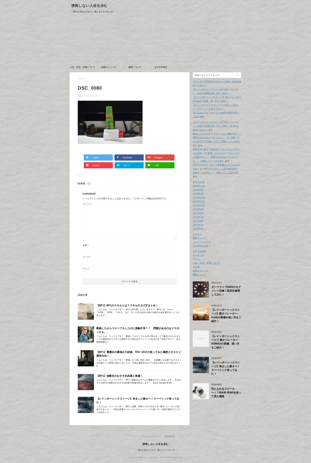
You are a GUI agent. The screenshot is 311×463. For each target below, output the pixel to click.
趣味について (134, 67)
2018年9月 (198, 189)
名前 (86, 245)
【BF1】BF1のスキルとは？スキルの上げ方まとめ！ (127, 305)
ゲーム (196, 259)
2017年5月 (198, 224)
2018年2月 (198, 193)
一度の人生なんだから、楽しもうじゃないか (155, 450)
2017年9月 (198, 209)
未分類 (196, 266)
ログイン (197, 234)
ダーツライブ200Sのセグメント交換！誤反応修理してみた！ (226, 291)
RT (89, 183)
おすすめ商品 (161, 67)
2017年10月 (199, 205)
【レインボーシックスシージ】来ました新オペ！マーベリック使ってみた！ (225, 368)
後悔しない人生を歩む (89, 6)
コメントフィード (202, 242)
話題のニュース (108, 67)
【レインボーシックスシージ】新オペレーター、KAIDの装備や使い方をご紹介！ (226, 315)
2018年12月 (199, 186)
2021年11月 (199, 182)
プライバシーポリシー (151, 436)
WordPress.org (200, 245)
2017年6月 (198, 221)
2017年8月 (198, 213)
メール (87, 257)
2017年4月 (198, 228)
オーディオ (198, 255)
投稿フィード (199, 238)
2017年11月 (199, 201)
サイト (86, 268)
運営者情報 (170, 436)
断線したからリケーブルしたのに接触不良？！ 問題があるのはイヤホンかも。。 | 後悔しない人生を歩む (216, 157)
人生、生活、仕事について (82, 67)
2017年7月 (198, 217)
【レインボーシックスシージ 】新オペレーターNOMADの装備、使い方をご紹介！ (225, 342)
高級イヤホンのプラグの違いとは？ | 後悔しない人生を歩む (216, 141)
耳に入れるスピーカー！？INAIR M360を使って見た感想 (226, 392)
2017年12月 (199, 197)
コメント (87, 204)
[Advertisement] (155, 39)
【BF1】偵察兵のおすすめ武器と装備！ (119, 375)
